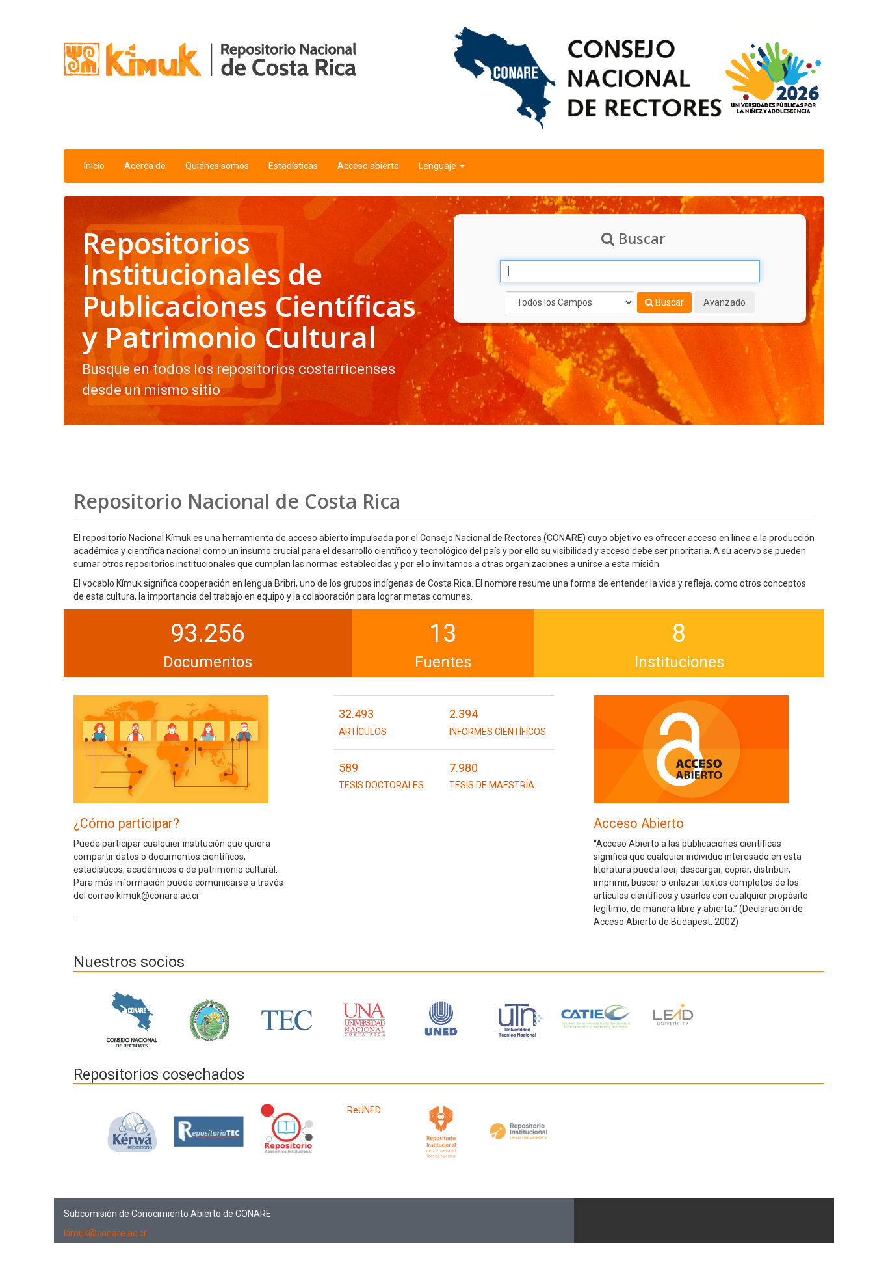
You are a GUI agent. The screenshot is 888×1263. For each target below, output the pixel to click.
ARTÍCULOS (363, 731)
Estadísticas (293, 166)
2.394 (463, 714)
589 (348, 768)
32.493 (356, 714)
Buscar (668, 302)
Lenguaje (438, 166)
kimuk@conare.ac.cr (105, 1233)
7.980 (463, 768)
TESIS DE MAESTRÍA (491, 785)
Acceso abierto (368, 166)
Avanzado (724, 302)
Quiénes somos (217, 166)
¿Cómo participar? (126, 823)
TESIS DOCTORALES (381, 785)
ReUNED (364, 1110)
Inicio (94, 166)
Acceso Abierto (639, 823)
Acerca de (145, 166)
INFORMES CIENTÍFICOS (497, 731)
